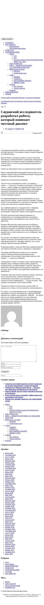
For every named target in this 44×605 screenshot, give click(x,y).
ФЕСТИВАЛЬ (10, 44)
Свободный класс (20, 73)
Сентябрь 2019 (10, 510)
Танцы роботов (19, 88)
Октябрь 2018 (10, 529)
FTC (15, 56)
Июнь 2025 (9, 459)
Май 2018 (8, 539)
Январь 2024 (9, 480)
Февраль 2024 (10, 478)
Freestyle (12, 90)
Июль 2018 (9, 535)
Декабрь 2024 (10, 464)
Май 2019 (8, 518)
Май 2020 (8, 495)
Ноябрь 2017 (9, 550)
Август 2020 (9, 491)
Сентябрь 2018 (10, 531)
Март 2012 (9, 554)
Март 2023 (9, 485)
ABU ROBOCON (15, 63)
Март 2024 (9, 476)
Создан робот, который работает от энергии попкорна (20, 98)
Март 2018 (9, 542)
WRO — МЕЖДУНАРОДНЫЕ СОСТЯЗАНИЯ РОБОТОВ (20, 66)
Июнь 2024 (9, 472)
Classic (11, 75)
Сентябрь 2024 (10, 468)
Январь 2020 (9, 503)
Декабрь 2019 (10, 504)
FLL (15, 58)
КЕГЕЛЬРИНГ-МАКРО (22, 81)
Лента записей (10, 584)
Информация (14, 46)
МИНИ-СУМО (19, 83)
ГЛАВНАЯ (9, 43)
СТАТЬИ (8, 572)
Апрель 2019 (9, 520)
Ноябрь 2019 (9, 506)
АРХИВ (8, 94)
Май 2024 (8, 474)
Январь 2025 (9, 463)
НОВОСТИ (9, 50)
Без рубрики (9, 564)
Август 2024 (9, 470)
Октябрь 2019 (10, 508)
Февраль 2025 (10, 461)
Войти (7, 582)
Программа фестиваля (17, 48)
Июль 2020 (9, 493)
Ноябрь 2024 (9, 466)
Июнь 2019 (9, 516)
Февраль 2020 (10, 501)
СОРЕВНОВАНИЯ (12, 52)
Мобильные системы (17, 69)
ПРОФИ (17, 71)
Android (12, 84)
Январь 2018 (9, 546)
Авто (7, 562)
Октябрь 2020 (10, 489)
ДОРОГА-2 (18, 79)
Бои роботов (18, 86)
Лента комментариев (12, 586)
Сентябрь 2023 (10, 483)
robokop (10, 129)
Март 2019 (9, 522)
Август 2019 (9, 512)
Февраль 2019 (10, 523)
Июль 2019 (9, 514)
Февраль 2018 (10, 544)
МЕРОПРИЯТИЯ (11, 92)
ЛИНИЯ (17, 77)
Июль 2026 (9, 453)
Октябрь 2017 (10, 552)
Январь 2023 (9, 487)
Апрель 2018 (9, 541)
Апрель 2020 (9, 497)
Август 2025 (9, 457)
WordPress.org (10, 587)
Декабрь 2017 (10, 548)
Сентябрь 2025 (10, 455)
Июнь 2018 (9, 537)
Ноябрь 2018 (9, 527)
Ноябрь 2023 (9, 482)
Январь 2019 (9, 525)
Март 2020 (9, 499)
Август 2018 (9, 533)
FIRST (11, 54)
